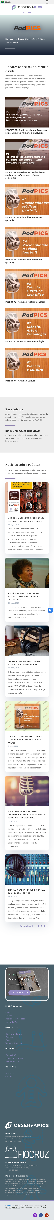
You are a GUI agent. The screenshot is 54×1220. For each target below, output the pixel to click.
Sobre (8, 1012)
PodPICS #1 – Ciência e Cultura (20, 380)
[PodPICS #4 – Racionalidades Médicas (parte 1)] (27, 242)
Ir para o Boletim (19, 993)
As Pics (8, 1016)
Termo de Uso (11, 1022)
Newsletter (10, 1073)
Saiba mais (32, 1195)
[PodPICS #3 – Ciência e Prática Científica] (27, 284)
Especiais (9, 1040)
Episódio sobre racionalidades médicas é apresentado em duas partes (25, 739)
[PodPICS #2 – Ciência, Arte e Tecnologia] (27, 323)
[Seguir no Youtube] (47, 1215)
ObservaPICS (9, 1206)
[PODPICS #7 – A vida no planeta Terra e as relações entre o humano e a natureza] (27, 112)
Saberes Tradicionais (14, 1058)
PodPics (9, 1037)
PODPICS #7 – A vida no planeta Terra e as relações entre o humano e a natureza (26, 131)
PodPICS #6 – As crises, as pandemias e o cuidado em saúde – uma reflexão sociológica (25, 175)
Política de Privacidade (15, 1019)
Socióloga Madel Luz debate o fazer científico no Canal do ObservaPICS (24, 596)
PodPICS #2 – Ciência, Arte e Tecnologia (24, 341)
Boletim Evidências (13, 1034)
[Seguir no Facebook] (41, 1215)
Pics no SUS (10, 1055)
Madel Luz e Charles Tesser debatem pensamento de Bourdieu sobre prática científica (26, 814)
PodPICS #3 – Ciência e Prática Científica (25, 301)
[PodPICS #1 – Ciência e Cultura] (27, 363)
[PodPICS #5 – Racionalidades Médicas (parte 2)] (27, 199)
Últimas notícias (12, 1061)
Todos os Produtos (13, 1043)
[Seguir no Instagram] (35, 1215)
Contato (9, 1076)
